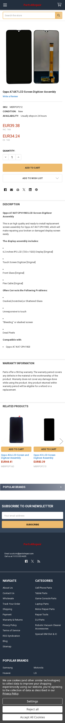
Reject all (33, 709)
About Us (8, 587)
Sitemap (7, 646)
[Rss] (38, 561)
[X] (24, 189)
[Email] (11, 189)
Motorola (38, 667)
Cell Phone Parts (43, 587)
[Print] (17, 189)
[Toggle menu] (5, 5)
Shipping (7, 609)
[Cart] (60, 4)
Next (61, 441)
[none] (32, 57)
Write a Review (10, 96)
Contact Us (8, 593)
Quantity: (9, 150)
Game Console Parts (45, 598)
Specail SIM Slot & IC (46, 634)
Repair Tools (41, 614)
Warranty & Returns (13, 619)
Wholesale (8, 598)
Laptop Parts (42, 603)
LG (35, 673)
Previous (3, 441)
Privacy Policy (10, 625)
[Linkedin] (30, 189)
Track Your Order (11, 603)
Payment (7, 614)
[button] (32, 178)
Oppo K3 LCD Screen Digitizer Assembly (44, 456)
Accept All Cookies (32, 717)
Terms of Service (11, 630)
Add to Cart (16, 449)
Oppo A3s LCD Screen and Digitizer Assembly (15, 456)
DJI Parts (39, 619)
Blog (5, 641)
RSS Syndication (11, 635)
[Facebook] (5, 189)
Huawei (6, 673)
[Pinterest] (36, 189)
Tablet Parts (41, 593)
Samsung (8, 667)
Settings (32, 701)
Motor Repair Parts (45, 609)
